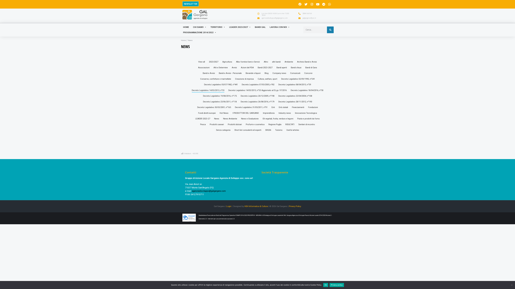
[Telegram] (324, 4)
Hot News (224, 113)
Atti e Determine (221, 67)
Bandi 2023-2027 (265, 67)
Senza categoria (223, 130)
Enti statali (283, 107)
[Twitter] (306, 4)
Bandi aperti (282, 67)
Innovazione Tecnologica (306, 113)
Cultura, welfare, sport (267, 79)
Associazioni (203, 67)
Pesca (203, 124)
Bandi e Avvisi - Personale (230, 73)
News (216, 118)
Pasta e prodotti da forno (308, 118)
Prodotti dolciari (235, 124)
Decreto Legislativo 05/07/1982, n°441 (221, 84)
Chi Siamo (198, 27)
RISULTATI (289, 124)
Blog (266, 73)
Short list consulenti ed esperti (247, 130)
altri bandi (276, 62)
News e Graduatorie (250, 118)
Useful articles (292, 130)
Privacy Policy (295, 206)
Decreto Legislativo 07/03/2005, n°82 (258, 84)
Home (186, 27)
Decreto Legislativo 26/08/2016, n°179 (257, 101)
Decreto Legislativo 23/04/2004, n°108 (295, 96)
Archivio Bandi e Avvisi (307, 62)
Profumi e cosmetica (255, 124)
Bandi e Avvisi (209, 73)
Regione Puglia (274, 124)
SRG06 (268, 130)
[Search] (330, 29)
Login (228, 206)
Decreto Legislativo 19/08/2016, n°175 (220, 96)
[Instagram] (312, 4)
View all (201, 62)
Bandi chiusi (296, 67)
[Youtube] (318, 4)
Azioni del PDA (247, 67)
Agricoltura (227, 62)
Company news (279, 73)
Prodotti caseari (217, 124)
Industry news (285, 113)
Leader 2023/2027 (238, 27)
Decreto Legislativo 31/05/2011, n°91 (251, 107)
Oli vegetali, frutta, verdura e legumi (278, 118)
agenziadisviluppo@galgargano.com (209, 191)
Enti (273, 107)
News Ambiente (230, 118)
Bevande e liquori (253, 73)
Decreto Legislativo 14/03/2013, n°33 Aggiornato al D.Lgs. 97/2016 (257, 90)
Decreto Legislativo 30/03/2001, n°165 (214, 107)
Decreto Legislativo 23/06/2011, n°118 (220, 101)
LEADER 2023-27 (202, 118)
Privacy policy (337, 285)
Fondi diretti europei (207, 113)
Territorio (216, 27)
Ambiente (289, 62)
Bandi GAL (260, 27)
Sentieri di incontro (306, 124)
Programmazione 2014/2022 (198, 32)
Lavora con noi (278, 27)
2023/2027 (213, 62)
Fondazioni (313, 107)
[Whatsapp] (329, 4)
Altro (266, 62)
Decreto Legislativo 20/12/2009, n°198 (257, 96)
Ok (326, 285)
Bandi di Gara (311, 67)
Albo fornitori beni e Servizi (248, 62)
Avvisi (234, 67)
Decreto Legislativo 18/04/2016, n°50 (307, 90)
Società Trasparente (275, 172)
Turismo (278, 130)
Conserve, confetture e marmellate (215, 79)
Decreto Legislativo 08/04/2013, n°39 (294, 84)
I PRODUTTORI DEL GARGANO (245, 113)
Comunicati (295, 73)
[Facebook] (300, 4)
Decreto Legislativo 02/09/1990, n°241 (298, 79)
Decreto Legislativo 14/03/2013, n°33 (208, 90)
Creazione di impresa (244, 79)
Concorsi (308, 73)
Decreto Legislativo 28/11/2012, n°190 (295, 101)
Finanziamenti (298, 107)
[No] (511, 285)
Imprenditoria (269, 113)
